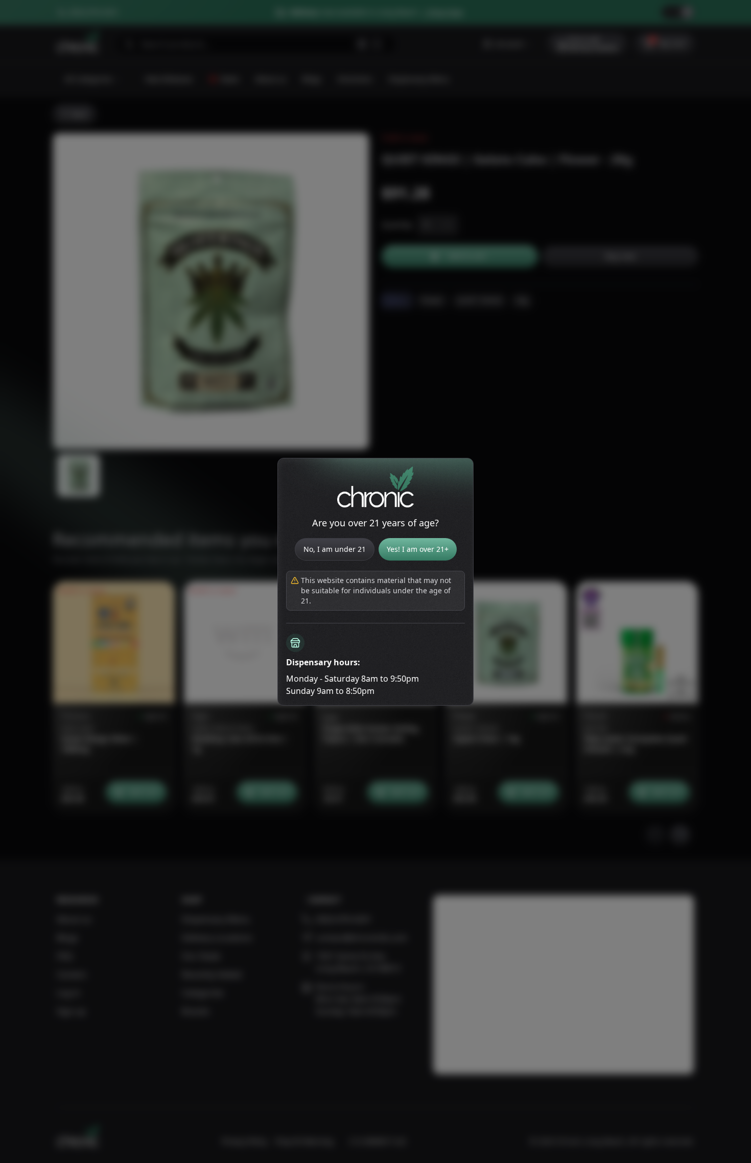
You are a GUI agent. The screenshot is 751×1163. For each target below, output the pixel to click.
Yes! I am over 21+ (418, 549)
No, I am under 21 (334, 549)
